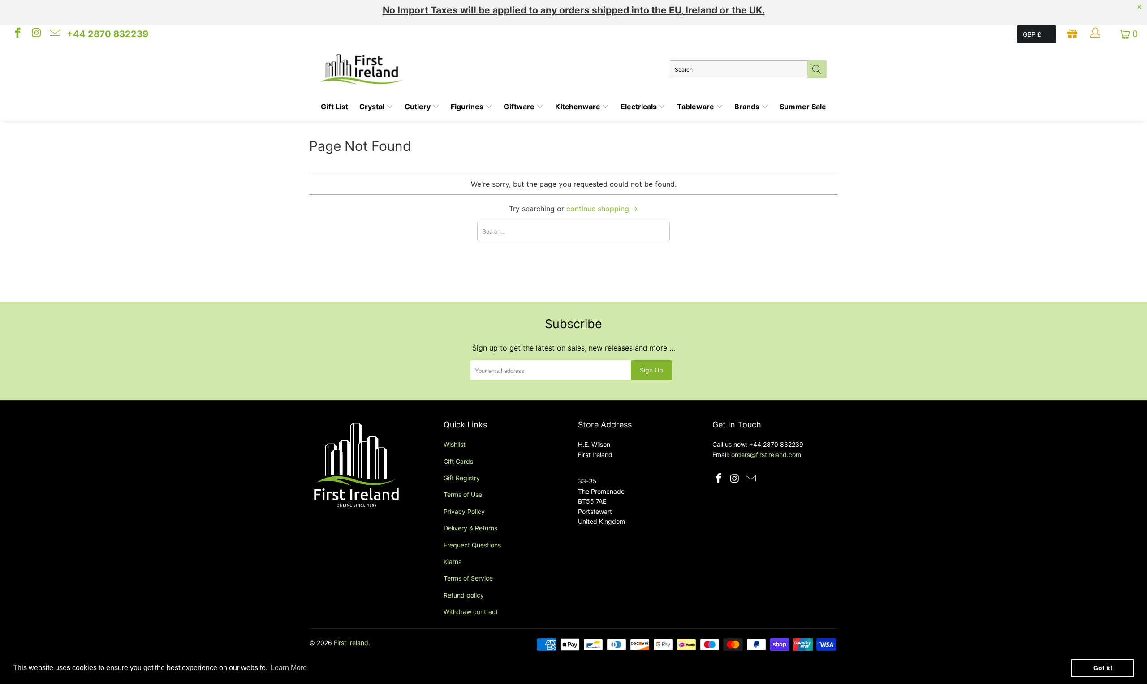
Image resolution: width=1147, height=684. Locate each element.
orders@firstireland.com (766, 454)
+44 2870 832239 (107, 34)
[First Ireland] (495, 69)
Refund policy (464, 595)
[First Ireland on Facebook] (17, 34)
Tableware (696, 106)
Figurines (468, 106)
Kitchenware (578, 106)
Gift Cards (458, 461)
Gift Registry (462, 478)
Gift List (334, 106)
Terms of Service (468, 578)
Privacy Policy (464, 511)
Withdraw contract (471, 612)
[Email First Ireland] (54, 34)
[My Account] (1096, 34)
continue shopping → (602, 208)
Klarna (453, 561)
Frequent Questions (472, 545)
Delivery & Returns (470, 528)
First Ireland (351, 642)
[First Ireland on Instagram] (35, 34)
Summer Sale (803, 106)
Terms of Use (463, 494)
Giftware (520, 106)
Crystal (372, 106)
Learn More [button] (289, 667)
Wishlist (455, 444)
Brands (747, 106)
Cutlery (418, 106)
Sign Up (651, 370)
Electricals (640, 106)
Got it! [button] (1103, 667)
